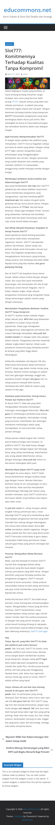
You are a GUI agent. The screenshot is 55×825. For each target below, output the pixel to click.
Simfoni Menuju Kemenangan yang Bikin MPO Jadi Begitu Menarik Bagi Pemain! (27, 750)
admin (25, 74)
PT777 (15, 101)
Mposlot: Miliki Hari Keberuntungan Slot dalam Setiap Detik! (27, 739)
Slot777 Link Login (39, 631)
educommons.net (27, 10)
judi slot (9, 44)
